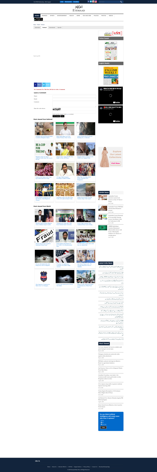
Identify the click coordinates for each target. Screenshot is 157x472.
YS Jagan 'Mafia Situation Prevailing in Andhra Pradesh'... (64, 178)
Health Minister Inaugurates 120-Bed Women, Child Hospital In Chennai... (43, 199)
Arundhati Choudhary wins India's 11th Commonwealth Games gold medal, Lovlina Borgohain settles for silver (109, 376)
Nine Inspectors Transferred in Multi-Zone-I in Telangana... (43, 285)
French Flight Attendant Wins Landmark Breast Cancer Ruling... (85, 224)
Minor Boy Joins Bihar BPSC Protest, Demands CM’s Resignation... (84, 178)
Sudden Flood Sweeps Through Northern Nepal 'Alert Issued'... (84, 198)
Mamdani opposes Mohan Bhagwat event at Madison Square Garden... (44, 224)
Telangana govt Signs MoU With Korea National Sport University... (64, 224)
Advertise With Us (62, 466)
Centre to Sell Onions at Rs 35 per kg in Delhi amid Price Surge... (44, 178)
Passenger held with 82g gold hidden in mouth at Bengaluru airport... (44, 137)
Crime (78, 15)
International (52, 27)
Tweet (47, 84)
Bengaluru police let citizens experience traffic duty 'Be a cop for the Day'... (44, 158)
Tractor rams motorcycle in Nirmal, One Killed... (65, 285)
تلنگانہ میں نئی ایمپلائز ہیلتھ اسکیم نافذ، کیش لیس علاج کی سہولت (112, 273)
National (42, 24)
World (37, 15)
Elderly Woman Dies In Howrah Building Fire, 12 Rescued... (84, 137)
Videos (111, 15)
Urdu (62, 1)
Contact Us (94, 466)
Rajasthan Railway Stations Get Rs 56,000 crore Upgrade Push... (85, 157)
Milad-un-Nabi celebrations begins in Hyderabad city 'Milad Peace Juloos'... (85, 286)
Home (35, 24)
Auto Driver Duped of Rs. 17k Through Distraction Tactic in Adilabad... (84, 265)
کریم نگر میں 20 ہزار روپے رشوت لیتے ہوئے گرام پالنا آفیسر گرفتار (112, 311)
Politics (96, 15)
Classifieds (76, 1)
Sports (52, 15)
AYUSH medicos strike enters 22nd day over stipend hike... (85, 244)
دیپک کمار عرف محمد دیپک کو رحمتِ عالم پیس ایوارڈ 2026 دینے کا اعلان (111, 277)
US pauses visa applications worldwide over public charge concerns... (63, 265)
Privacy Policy (86, 466)
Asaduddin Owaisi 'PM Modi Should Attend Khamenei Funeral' (115, 208)
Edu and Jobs (87, 15)
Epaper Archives (77, 466)
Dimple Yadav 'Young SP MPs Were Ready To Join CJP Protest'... (65, 157)
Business (44, 15)
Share (39, 84)
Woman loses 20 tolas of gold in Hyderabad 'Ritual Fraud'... (43, 244)
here (67, 114)
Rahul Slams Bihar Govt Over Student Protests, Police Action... (64, 137)
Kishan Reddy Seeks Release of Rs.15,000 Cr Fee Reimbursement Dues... (64, 245)
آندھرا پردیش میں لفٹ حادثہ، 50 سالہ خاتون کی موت (114, 299)
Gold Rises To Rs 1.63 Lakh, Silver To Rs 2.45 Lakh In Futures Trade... (65, 198)
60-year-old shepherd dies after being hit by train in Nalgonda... (43, 264)
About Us (54, 466)
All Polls (70, 466)
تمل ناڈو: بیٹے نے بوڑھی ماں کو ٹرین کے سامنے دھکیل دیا (114, 303)
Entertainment (62, 15)
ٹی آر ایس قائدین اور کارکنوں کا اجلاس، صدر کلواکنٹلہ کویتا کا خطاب (112, 339)
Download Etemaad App (104, 466)
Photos (103, 15)
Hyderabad (37, 27)
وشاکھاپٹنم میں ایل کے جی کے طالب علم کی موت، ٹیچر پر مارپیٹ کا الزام (111, 307)
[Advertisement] (47, 8)
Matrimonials (68, 1)
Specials (59, 27)
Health (72, 15)
